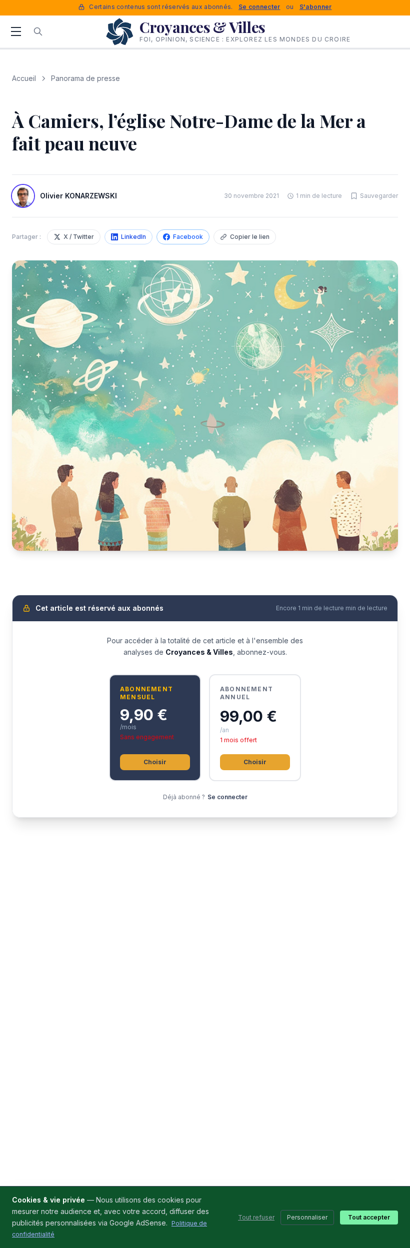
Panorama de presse (85, 78)
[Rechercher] (38, 31)
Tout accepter (369, 1217)
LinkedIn (133, 236)
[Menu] (16, 31)
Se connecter (259, 6)
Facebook (188, 236)
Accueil (24, 78)
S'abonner (316, 6)
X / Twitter (79, 236)
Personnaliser (307, 1217)
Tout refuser (256, 1217)
